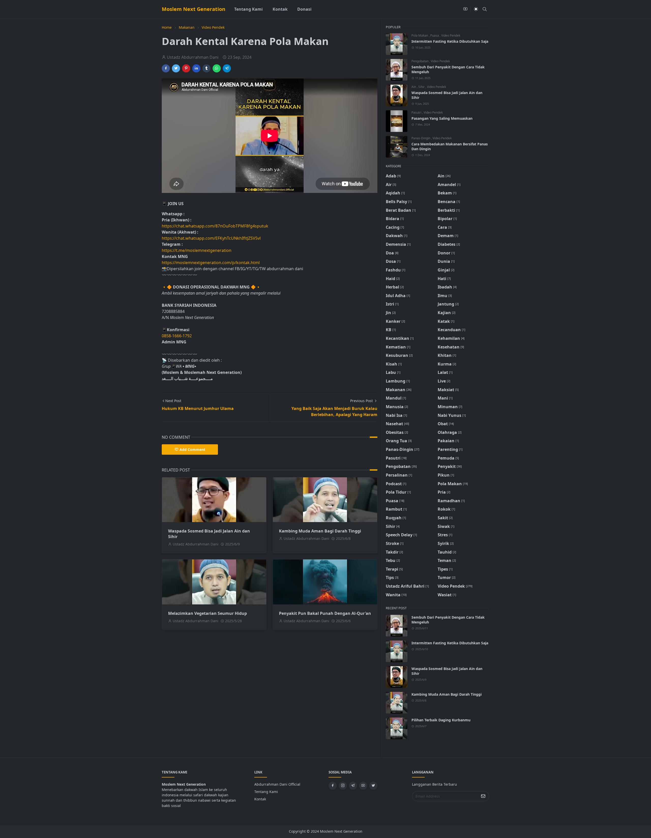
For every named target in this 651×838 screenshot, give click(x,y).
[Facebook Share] (166, 68)
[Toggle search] (484, 9)
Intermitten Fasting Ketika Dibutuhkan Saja (449, 41)
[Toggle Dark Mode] (476, 9)
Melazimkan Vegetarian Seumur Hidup (207, 613)
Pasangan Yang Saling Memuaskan (441, 118)
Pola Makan (420, 35)
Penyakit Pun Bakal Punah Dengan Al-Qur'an (325, 613)
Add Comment (192, 449)
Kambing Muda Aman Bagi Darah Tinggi (320, 531)
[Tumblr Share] (206, 68)
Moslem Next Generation (193, 9)
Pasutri (416, 112)
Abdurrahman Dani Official (277, 784)
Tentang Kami (266, 791)
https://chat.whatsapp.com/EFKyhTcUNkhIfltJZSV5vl (211, 238)
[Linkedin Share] (196, 68)
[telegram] (353, 786)
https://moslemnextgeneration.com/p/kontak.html (211, 262)
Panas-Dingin (421, 138)
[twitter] (373, 786)
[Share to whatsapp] (217, 68)
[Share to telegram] (227, 68)
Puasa (435, 35)
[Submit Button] (483, 796)
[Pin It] (186, 68)
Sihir (421, 87)
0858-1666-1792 (177, 336)
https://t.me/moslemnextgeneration (196, 250)
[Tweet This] (176, 68)
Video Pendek (450, 35)
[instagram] (343, 786)
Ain (414, 87)
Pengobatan (420, 61)
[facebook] (333, 786)
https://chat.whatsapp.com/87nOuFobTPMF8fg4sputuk (215, 226)
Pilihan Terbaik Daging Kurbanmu (440, 720)
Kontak (260, 799)
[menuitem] (248, 9)
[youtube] (465, 9)
